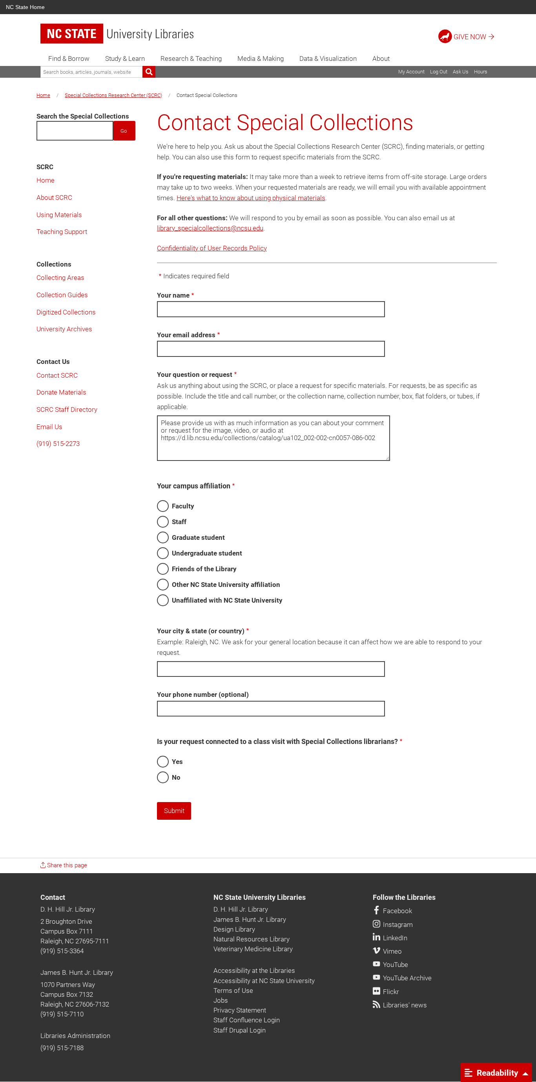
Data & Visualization (328, 58)
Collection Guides (62, 295)
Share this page (66, 865)
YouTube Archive (406, 978)
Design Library (234, 929)
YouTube (394, 965)
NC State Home (25, 7)
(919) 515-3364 (62, 951)
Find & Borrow (68, 58)
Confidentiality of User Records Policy (212, 248)
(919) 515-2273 (58, 444)
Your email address (186, 335)
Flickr (390, 992)
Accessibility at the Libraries (254, 970)
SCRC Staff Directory (66, 409)
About (381, 58)
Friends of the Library (204, 569)
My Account (411, 72)
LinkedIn (394, 938)
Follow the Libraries (404, 897)
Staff (179, 522)
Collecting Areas (60, 277)
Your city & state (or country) (200, 631)
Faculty (183, 506)
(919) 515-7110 (62, 1014)
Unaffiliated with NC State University (227, 600)
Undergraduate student (207, 553)
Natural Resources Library (251, 939)
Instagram (397, 924)
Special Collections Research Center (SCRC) (113, 95)
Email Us (49, 427)
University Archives (64, 329)
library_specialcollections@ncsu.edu (210, 228)
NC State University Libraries (259, 897)
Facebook (396, 911)
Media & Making (260, 58)
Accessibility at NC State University (264, 981)
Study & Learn (125, 58)
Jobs (220, 1000)
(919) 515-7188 (62, 1048)
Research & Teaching (191, 58)
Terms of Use (233, 990)
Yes (177, 762)
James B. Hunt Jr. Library (76, 972)
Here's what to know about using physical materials (251, 198)
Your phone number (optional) (203, 694)
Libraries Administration (75, 1036)
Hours (480, 72)
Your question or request (194, 374)
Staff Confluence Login (246, 1020)
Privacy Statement (239, 1010)
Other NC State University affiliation (226, 585)
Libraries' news (404, 1005)
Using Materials (59, 215)
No (176, 777)
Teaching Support (61, 232)
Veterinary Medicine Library (253, 949)
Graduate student (198, 537)
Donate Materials (61, 392)
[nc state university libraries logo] (116, 34)
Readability (496, 1072)
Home (43, 95)
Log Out (438, 72)
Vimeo (391, 951)
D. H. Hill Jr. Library (67, 909)
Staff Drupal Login (239, 1030)
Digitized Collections (66, 312)
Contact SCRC (57, 375)
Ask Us (461, 72)
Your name (173, 295)
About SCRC (54, 197)
